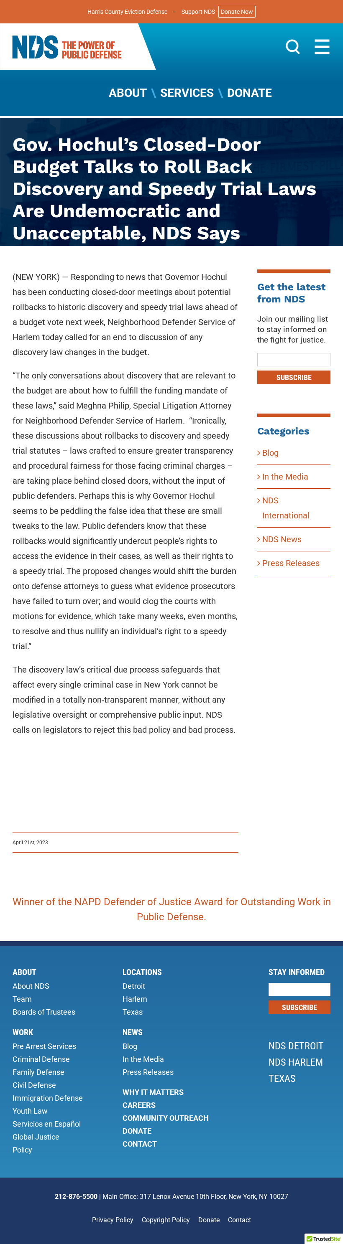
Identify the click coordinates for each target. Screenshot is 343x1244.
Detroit (134, 986)
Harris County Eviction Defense (127, 11)
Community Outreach (166, 1118)
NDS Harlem (296, 1062)
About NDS (31, 986)
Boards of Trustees (44, 1012)
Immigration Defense (48, 1098)
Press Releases (291, 563)
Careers (139, 1105)
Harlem (135, 999)
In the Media (285, 477)
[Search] (292, 46)
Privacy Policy (112, 1220)
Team (22, 999)
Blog (270, 453)
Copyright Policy (166, 1220)
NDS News (282, 539)
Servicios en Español (47, 1124)
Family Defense (38, 1072)
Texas (133, 1012)
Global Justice (36, 1136)
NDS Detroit (296, 1046)
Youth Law (30, 1111)
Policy (22, 1149)
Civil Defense (34, 1085)
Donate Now (237, 11)
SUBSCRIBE (294, 377)
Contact (140, 1144)
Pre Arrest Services (44, 1046)
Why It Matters (153, 1092)
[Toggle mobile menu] (322, 46)
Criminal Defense (41, 1059)
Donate (137, 1131)
